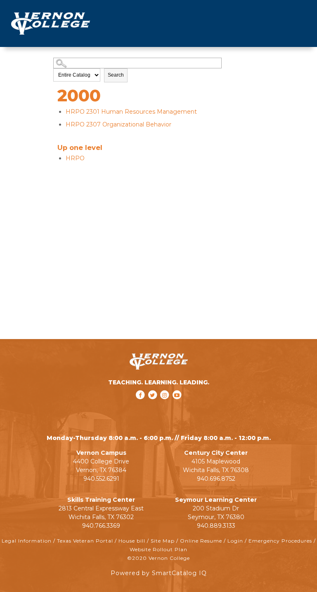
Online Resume (201, 541)
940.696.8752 (216, 478)
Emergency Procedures (280, 541)
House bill (131, 541)
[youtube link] (177, 405)
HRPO (75, 158)
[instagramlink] (165, 405)
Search (116, 75)
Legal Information (27, 541)
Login (235, 541)
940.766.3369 (101, 525)
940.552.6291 (101, 478)
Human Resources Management (131, 111)
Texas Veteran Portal (85, 541)
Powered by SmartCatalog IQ (159, 573)
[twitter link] (153, 405)
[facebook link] (141, 405)
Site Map (163, 541)
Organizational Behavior (118, 124)
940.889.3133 (216, 525)
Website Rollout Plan (158, 549)
